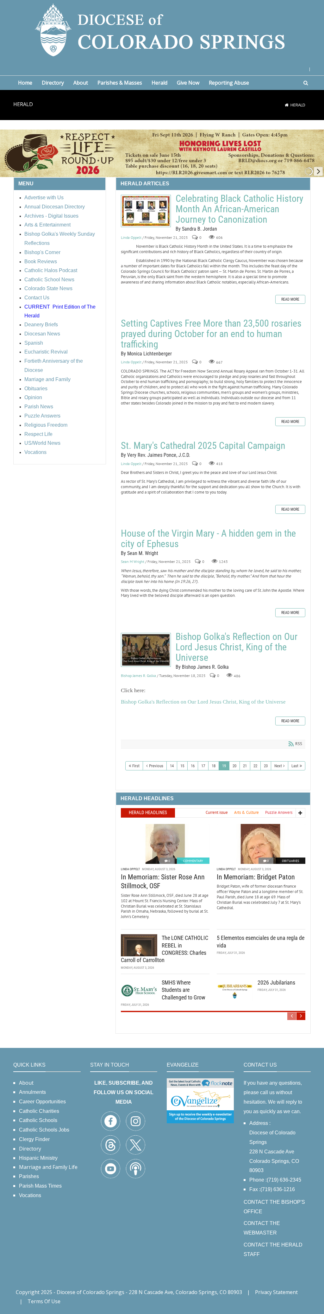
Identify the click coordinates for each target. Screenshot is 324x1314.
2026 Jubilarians (276, 982)
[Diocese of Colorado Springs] (162, 29)
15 (182, 765)
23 (266, 765)
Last (294, 765)
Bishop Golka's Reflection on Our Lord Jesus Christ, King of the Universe (146, 650)
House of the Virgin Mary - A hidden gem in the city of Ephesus (208, 538)
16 (193, 765)
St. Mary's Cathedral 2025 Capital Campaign (203, 445)
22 (255, 765)
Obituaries (290, 861)
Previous (156, 765)
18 (213, 765)
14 (172, 765)
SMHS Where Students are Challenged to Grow (183, 990)
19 (224, 765)
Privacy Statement (276, 1292)
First (136, 765)
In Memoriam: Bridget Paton (256, 877)
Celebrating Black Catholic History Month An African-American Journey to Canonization (146, 211)
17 (203, 765)
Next (278, 765)
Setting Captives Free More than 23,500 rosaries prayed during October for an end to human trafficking (211, 334)
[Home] (287, 105)
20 (234, 765)
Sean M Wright (132, 561)
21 (245, 765)
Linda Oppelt (131, 237)
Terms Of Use (44, 1301)
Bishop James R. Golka (138, 675)
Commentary (193, 861)
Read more (290, 299)
